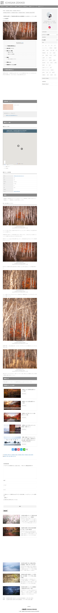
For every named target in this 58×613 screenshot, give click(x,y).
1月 (43, 45)
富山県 (55, 55)
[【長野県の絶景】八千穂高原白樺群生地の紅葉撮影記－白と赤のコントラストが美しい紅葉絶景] (21, 449)
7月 (48, 45)
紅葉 (9, 456)
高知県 (51, 74)
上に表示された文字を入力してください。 (11, 499)
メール (4, 485)
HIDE (22, 42)
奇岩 (43, 55)
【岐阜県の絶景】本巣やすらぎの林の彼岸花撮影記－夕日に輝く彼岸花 (19, 598)
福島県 (43, 65)
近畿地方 (43, 74)
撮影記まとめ (8, 62)
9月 (51, 45)
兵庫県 (43, 50)
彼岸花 (50, 57)
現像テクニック (31, 6)
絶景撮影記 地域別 (14, 454)
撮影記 (7, 57)
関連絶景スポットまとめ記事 (11, 64)
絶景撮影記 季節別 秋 (7, 454)
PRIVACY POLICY (45, 84)
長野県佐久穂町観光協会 (17, 191)
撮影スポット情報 (9, 50)
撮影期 (50, 60)
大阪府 (54, 52)
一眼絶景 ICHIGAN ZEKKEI (29, 609)
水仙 (48, 62)
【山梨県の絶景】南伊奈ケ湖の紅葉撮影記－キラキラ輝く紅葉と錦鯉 (19, 599)
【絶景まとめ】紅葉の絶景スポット (12, 115)
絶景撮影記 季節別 (21, 454)
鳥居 (55, 74)
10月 (14, 456)
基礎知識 (43, 52)
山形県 (43, 57)
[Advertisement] (20, 88)
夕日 (50, 52)
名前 (4, 480)
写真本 (47, 50)
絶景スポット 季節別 (13, 6)
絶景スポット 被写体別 (23, 6)
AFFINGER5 (37, 611)
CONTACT (44, 81)
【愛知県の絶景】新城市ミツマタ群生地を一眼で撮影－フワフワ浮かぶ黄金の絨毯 (28, 576)
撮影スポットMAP (10, 52)
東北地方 (43, 62)
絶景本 (43, 72)
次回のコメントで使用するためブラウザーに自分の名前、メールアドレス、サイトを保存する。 (19, 495)
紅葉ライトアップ (45, 67)
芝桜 (47, 72)
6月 (45, 45)
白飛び (55, 62)
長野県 (11, 456)
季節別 (47, 55)
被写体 (53, 72)
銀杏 (48, 74)
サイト (4, 489)
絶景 (7, 456)
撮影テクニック (40, 6)
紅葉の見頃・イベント (10, 48)
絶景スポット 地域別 (4, 6)
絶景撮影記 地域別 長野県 (29, 454)
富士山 (51, 55)
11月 (55, 45)
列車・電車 (52, 50)
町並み (51, 62)
